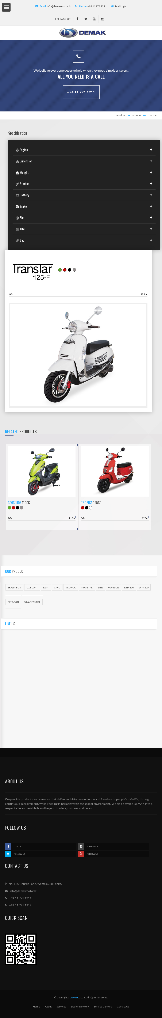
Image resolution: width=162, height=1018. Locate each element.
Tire (22, 228)
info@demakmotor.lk (59, 6)
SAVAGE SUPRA (32, 602)
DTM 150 (129, 587)
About (48, 1006)
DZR (100, 587)
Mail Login (121, 6)
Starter (24, 183)
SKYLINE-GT (14, 587)
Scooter (136, 115)
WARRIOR (113, 587)
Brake (23, 206)
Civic (57, 587)
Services (61, 1006)
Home (36, 1006)
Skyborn (13, 602)
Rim (21, 217)
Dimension (25, 161)
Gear (22, 240)
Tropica (86, 502)
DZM (46, 587)
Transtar (87, 587)
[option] (78, 355)
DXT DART (32, 587)
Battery (24, 195)
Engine (23, 149)
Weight (24, 172)
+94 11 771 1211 (81, 92)
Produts (121, 115)
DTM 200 (143, 587)
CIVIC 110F (14, 502)
